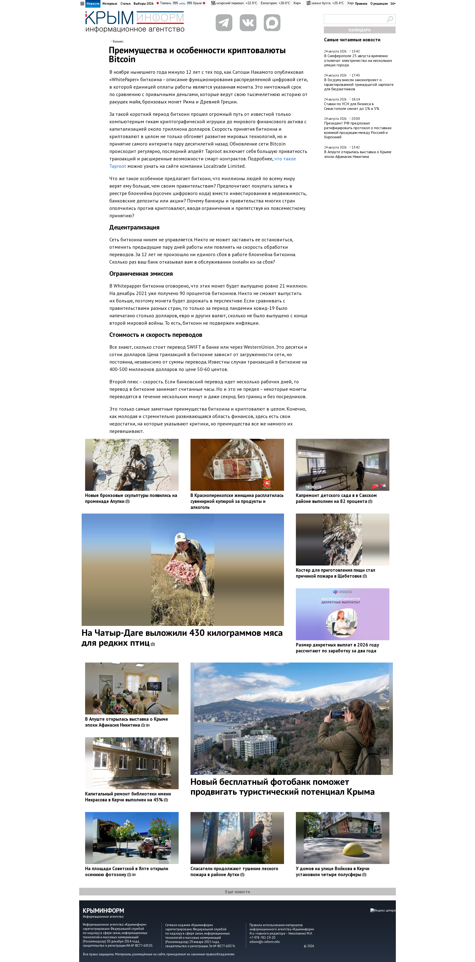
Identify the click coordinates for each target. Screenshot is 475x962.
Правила (361, 3)
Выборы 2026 (143, 3)
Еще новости (237, 891)
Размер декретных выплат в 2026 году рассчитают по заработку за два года (337, 648)
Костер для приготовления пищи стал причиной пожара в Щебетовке (335, 573)
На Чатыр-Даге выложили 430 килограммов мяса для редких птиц (182, 637)
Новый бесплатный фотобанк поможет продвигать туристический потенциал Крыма (282, 786)
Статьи (125, 3)
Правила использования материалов (276, 925)
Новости (93, 3)
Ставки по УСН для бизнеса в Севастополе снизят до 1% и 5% (351, 106)
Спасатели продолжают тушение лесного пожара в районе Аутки (234, 871)
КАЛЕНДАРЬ (360, 29)
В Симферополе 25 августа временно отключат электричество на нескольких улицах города (358, 60)
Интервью (109, 3)
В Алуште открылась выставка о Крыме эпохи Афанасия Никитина (357, 154)
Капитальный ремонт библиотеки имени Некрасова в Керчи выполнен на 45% (128, 797)
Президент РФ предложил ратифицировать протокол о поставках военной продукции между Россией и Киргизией (358, 130)
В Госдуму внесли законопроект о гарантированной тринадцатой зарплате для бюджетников (359, 84)
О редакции (379, 3)
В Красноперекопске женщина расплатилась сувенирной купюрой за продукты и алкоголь (237, 501)
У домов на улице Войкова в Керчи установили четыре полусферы (332, 871)
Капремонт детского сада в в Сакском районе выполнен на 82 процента (336, 498)
